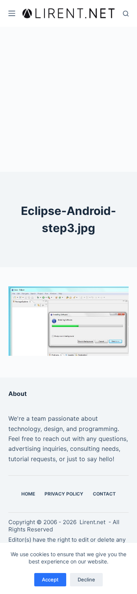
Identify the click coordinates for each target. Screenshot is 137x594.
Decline (86, 579)
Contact (104, 494)
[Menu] (11, 13)
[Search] (126, 13)
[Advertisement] (68, 99)
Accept (50, 579)
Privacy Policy (64, 494)
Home (28, 494)
